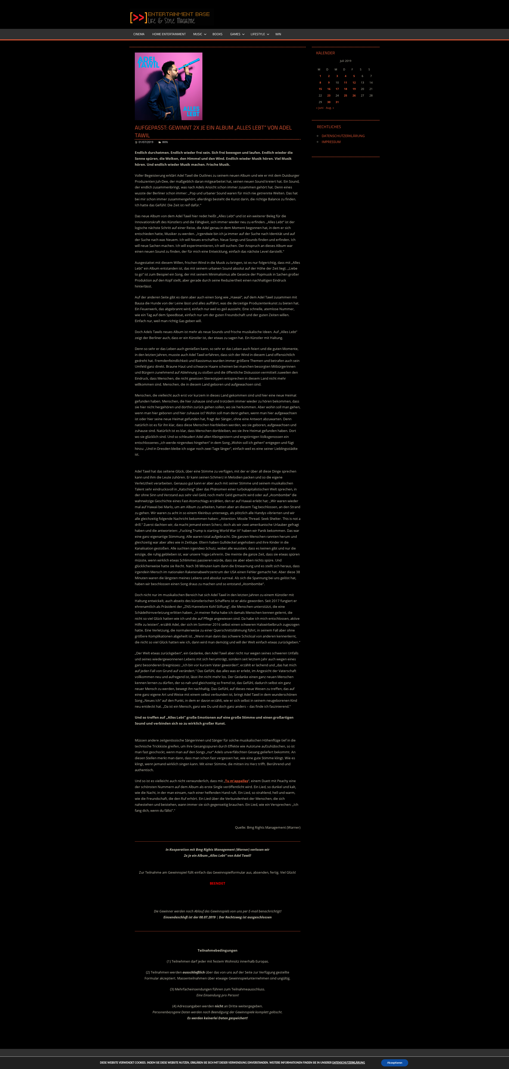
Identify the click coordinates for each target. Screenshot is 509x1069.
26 (354, 95)
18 (345, 89)
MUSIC (197, 34)
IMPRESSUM (331, 141)
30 (328, 102)
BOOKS (217, 34)
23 (328, 95)
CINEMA (139, 34)
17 (337, 89)
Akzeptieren (394, 1063)
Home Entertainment (169, 34)
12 (354, 82)
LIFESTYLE (258, 34)
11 (345, 82)
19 (354, 89)
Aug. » (330, 108)
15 (320, 89)
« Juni (319, 108)
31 (337, 102)
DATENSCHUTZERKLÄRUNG (343, 136)
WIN (278, 34)
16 (328, 89)
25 (345, 95)
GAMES (235, 34)
